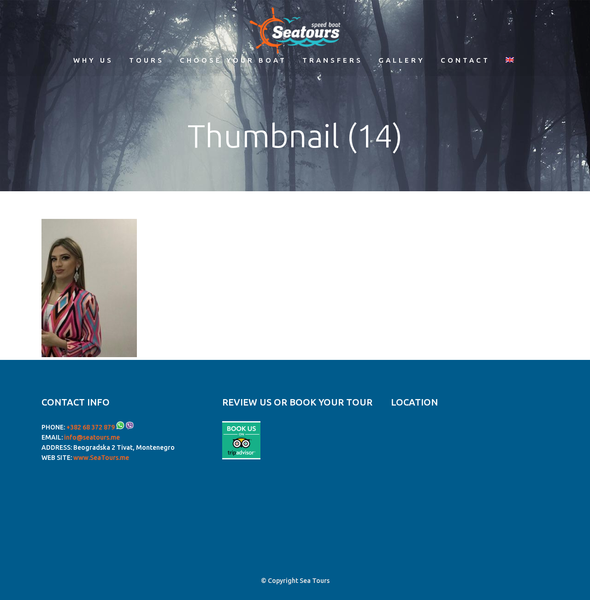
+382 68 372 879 (90, 427)
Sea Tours (315, 580)
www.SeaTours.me (101, 457)
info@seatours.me (92, 437)
